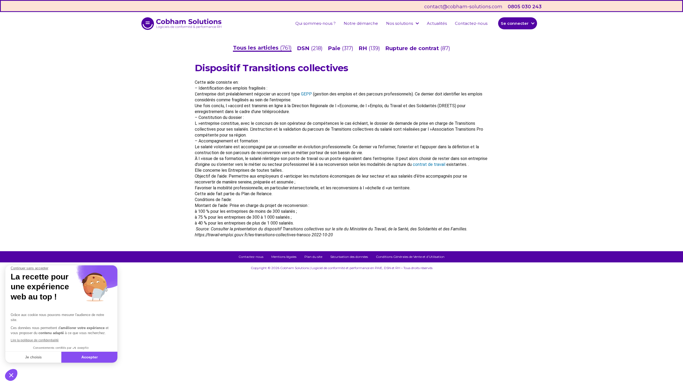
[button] (402, 23)
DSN (304, 48)
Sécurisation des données (349, 257)
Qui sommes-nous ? (315, 23)
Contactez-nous (471, 23)
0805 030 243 (525, 7)
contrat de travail (429, 164)
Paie (335, 48)
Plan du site (313, 257)
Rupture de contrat (412, 48)
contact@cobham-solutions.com (463, 7)
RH (364, 48)
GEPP (306, 94)
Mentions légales (283, 257)
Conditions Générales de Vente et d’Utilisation (410, 257)
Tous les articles (256, 48)
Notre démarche (361, 23)
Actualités (437, 23)
